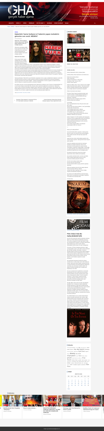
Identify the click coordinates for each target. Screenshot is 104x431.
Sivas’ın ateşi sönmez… (30, 408)
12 (75, 381)
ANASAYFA (11, 23)
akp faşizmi (80, 349)
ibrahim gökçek (81, 361)
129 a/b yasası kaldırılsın (71, 347)
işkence (88, 361)
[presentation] (94, 393)
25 (71, 385)
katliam (68, 363)
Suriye (68, 364)
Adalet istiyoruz (70, 349)
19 (75, 383)
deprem (86, 351)
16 (88, 381)
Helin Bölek (74, 361)
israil (85, 361)
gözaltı (79, 360)
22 (85, 383)
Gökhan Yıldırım (75, 360)
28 (81, 385)
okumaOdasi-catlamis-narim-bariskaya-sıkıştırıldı (77, 214)
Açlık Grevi (81, 351)
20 (78, 383)
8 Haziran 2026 (46, 414)
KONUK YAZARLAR (58, 23)
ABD (79, 347)
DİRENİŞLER (31, 23)
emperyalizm (71, 356)
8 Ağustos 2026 (6, 411)
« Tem (68, 388)
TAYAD (71, 364)
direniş (72, 353)
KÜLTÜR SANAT (40, 23)
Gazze (86, 355)
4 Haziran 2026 (66, 411)
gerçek (18, 92)
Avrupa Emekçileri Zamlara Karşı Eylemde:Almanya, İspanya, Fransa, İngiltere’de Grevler (51, 100)
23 (88, 383)
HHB (77, 361)
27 (78, 385)
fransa (83, 355)
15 (85, 381)
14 (81, 381)
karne (26, 92)
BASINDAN (49, 23)
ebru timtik (78, 353)
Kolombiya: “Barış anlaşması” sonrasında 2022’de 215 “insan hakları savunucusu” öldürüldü (26, 100)
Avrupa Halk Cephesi (70, 351)
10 (68, 381)
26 (75, 385)
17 (68, 383)
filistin (80, 355)
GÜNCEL (18, 23)
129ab (77, 347)
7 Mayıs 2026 (85, 411)
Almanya (87, 349)
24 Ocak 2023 (17, 38)
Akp (75, 349)
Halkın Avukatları (84, 360)
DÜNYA (24, 23)
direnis (68, 353)
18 (71, 383)
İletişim (66, 23)
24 (68, 385)
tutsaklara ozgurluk (77, 364)
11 (71, 381)
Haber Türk (22, 92)
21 (81, 383)
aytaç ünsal (76, 351)
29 (85, 385)
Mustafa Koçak (78, 363)
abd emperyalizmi (83, 347)
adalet (88, 347)
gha (21, 38)
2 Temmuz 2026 (26, 409)
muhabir (28, 92)
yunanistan (83, 364)
